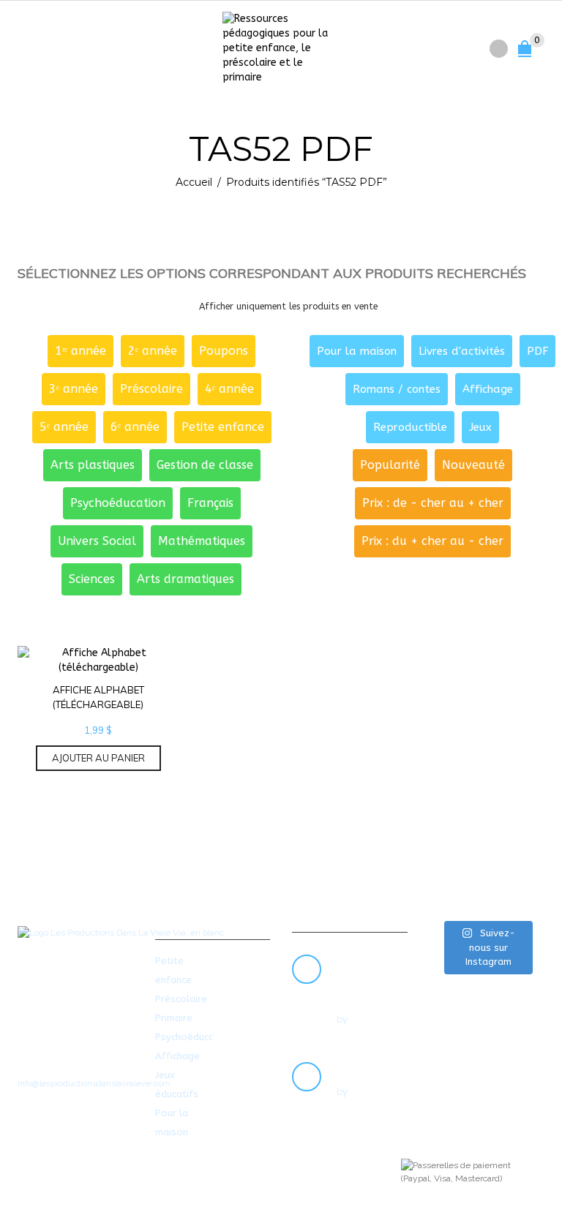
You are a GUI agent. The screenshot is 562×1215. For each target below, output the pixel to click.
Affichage (177, 1055)
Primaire (173, 1017)
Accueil (194, 182)
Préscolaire (181, 998)
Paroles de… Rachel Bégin (366, 977)
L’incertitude (369, 1067)
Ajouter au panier (98, 758)
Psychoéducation (194, 1036)
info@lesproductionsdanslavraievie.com (94, 1083)
